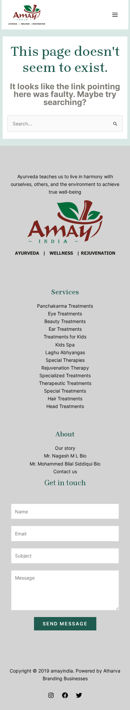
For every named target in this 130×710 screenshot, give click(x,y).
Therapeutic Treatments (65, 383)
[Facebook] (65, 695)
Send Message (65, 623)
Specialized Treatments (65, 375)
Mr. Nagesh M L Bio (65, 456)
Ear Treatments (65, 329)
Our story (65, 448)
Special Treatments (65, 391)
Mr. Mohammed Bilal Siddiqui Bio (65, 464)
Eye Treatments (65, 313)
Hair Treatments (65, 398)
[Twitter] (79, 695)
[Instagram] (51, 695)
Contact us (65, 471)
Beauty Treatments (65, 321)
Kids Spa (65, 344)
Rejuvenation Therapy (65, 368)
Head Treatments (65, 406)
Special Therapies (65, 360)
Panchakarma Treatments (65, 306)
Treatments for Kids (65, 336)
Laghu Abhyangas (65, 352)
